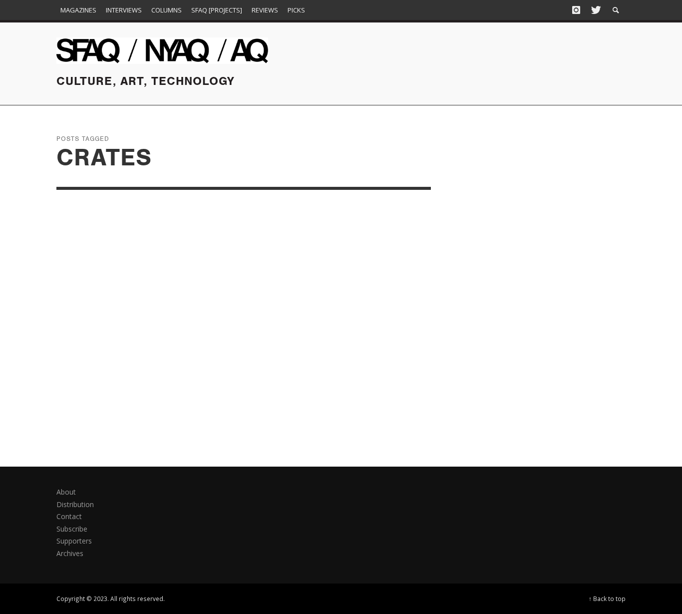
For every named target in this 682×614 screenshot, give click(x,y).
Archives (69, 553)
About (66, 492)
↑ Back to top (607, 599)
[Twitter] (595, 10)
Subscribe (71, 529)
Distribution (75, 504)
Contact (69, 516)
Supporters (74, 541)
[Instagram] (576, 10)
